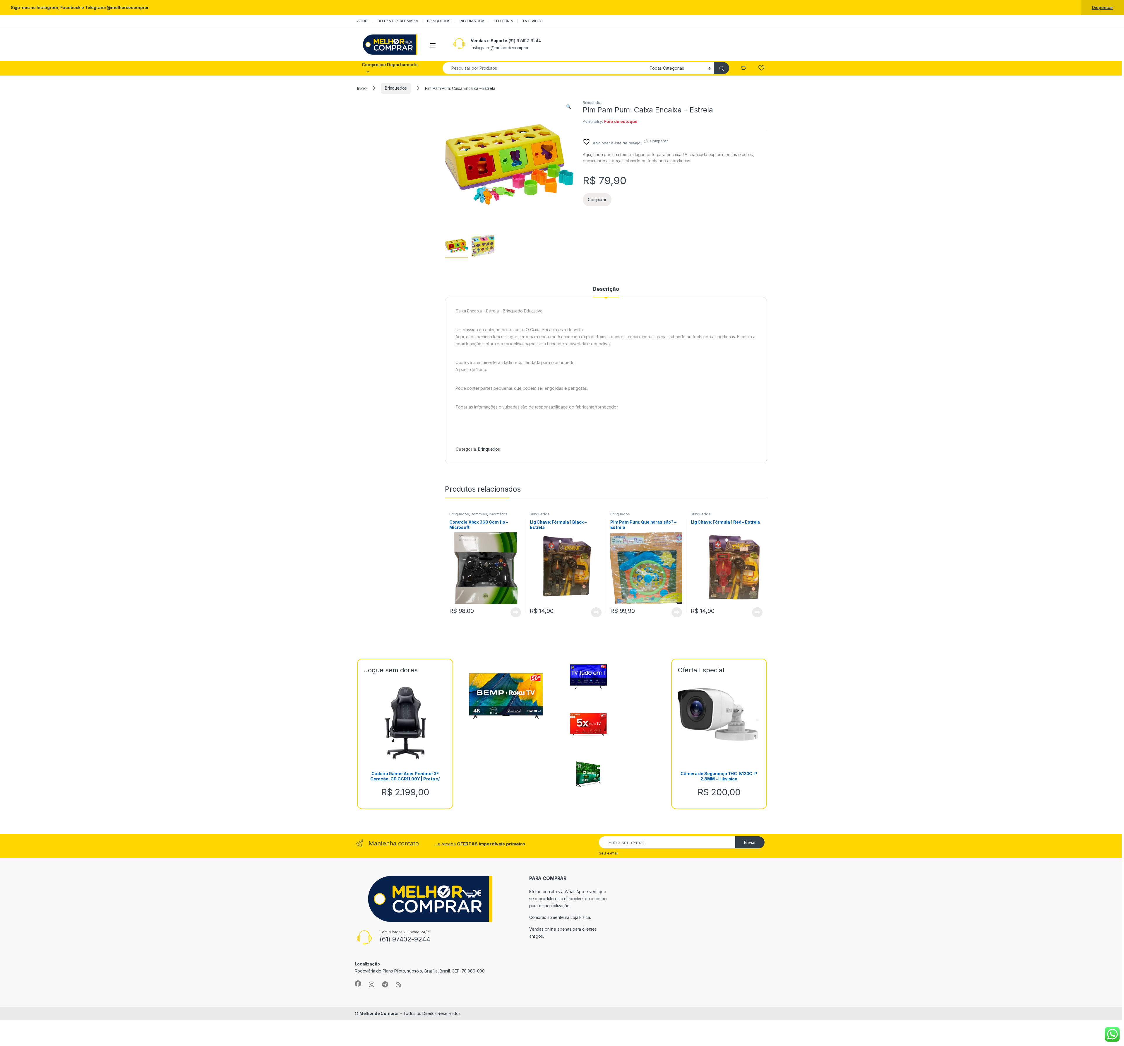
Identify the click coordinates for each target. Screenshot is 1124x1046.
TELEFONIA (503, 20)
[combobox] (544, 68)
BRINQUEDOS (438, 20)
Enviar (750, 842)
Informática (498, 514)
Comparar (659, 141)
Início (362, 88)
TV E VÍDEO (532, 20)
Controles (478, 514)
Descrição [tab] (606, 289)
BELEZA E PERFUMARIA (398, 20)
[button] (568, 106)
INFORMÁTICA (472, 20)
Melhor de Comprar (379, 1013)
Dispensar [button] (1102, 7)
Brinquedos (396, 88)
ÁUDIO (363, 20)
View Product (513, 612)
